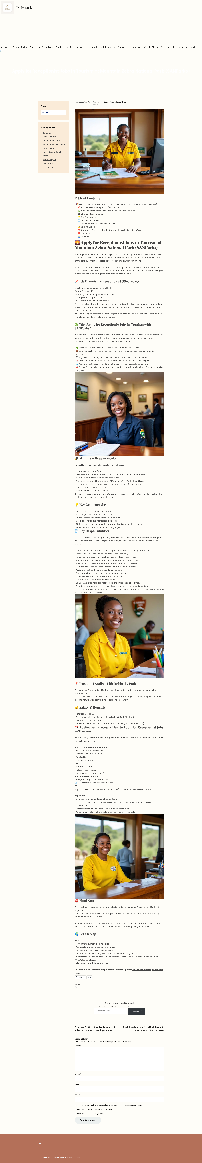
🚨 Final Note (84, 233)
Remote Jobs (49, 167)
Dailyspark (24, 7)
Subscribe (135, 1012)
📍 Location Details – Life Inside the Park (96, 223)
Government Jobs (51, 140)
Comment (79, 1046)
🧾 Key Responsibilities (88, 220)
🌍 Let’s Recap (84, 236)
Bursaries (47, 133)
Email (77, 1084)
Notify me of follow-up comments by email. (94, 1109)
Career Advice (49, 136)
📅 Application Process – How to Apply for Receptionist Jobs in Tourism (111, 230)
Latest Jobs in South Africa (115, 102)
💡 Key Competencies (88, 217)
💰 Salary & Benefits (87, 227)
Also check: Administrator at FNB (92, 963)
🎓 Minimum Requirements (90, 214)
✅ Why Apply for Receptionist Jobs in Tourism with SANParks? (107, 210)
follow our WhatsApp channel (148, 969)
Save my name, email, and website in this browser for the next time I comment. (109, 1105)
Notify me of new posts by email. (89, 1113)
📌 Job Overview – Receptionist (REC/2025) (98, 207)
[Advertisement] (101, 29)
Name (78, 1074)
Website (78, 1095)
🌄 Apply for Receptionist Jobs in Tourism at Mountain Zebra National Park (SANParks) (116, 204)
